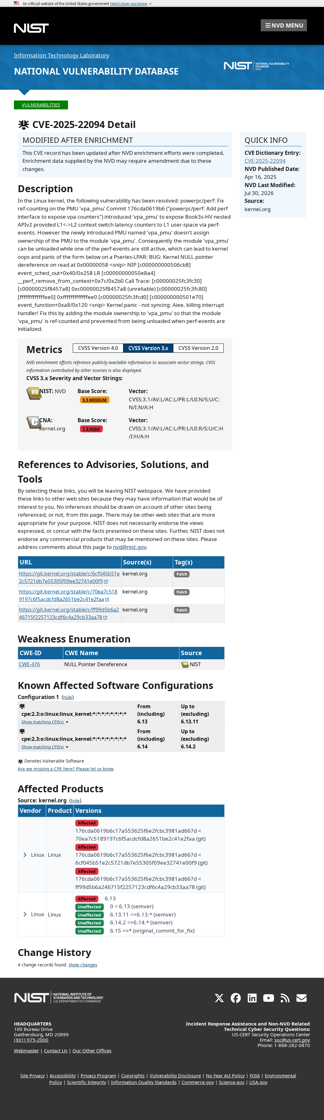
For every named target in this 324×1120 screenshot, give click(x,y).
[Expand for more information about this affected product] (25, 854)
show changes (83, 965)
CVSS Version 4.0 (98, 347)
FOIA (255, 1076)
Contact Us (55, 1050)
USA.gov (258, 1082)
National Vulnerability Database (96, 71)
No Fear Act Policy (225, 1076)
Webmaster (26, 1050)
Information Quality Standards (144, 1082)
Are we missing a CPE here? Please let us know (65, 769)
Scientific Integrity (86, 1082)
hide (67, 697)
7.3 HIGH (91, 429)
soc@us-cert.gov (292, 1040)
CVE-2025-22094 (265, 160)
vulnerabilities (41, 105)
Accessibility (63, 1076)
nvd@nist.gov (129, 547)
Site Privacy (32, 1076)
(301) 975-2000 (31, 1040)
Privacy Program (98, 1076)
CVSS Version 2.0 (198, 347)
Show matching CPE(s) (43, 722)
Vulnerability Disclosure (175, 1076)
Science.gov (231, 1082)
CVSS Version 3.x (148, 347)
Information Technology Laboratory (61, 55)
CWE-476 (29, 664)
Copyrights (133, 1076)
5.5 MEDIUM (95, 400)
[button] (284, 25)
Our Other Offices (91, 1050)
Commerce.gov (198, 1082)
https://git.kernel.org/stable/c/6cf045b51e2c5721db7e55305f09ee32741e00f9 (69, 577)
